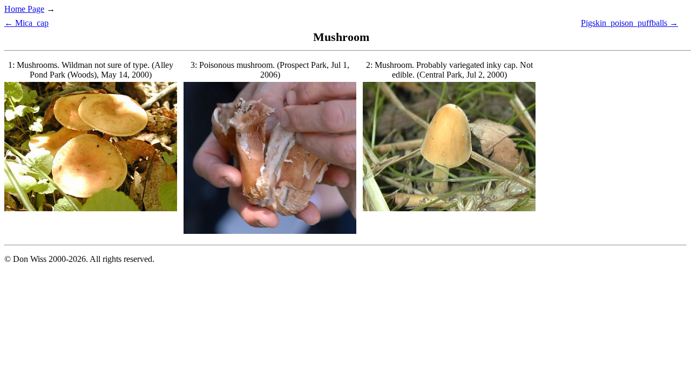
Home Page (24, 8)
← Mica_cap (26, 22)
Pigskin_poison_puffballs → (629, 22)
